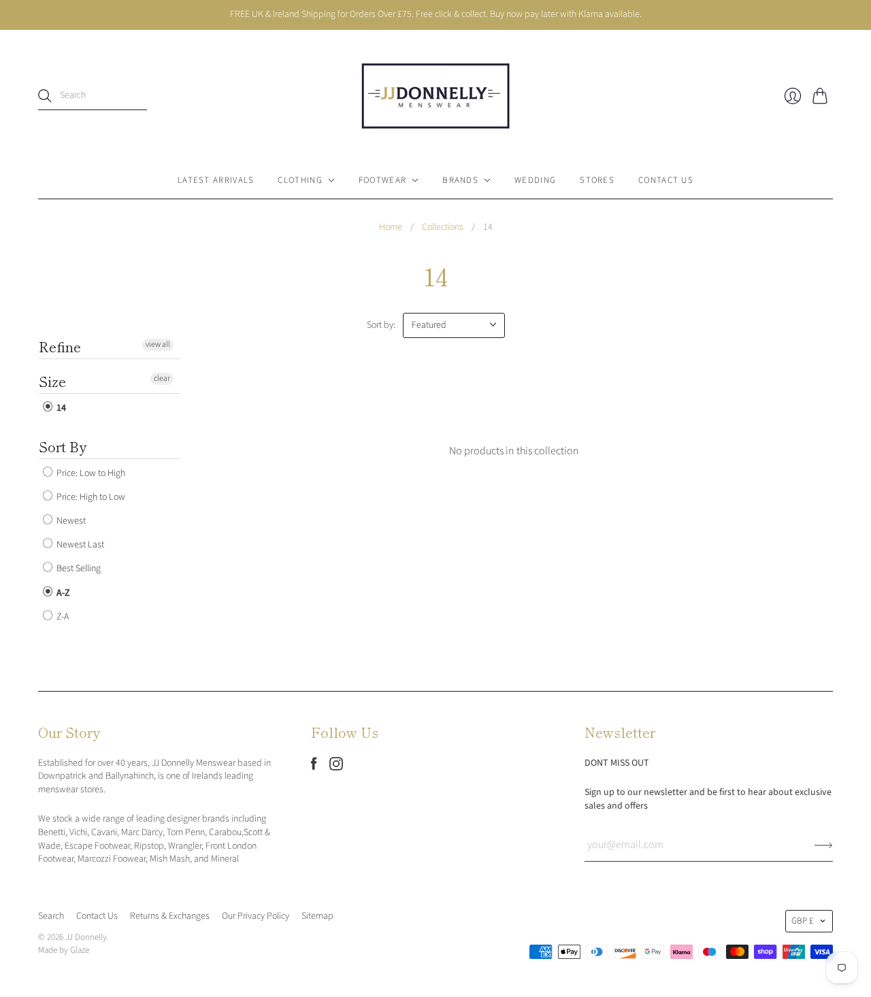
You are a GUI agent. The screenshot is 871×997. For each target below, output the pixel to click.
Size (52, 381)
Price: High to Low (89, 497)
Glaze (79, 950)
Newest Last (79, 545)
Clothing (300, 180)
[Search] (45, 96)
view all (158, 344)
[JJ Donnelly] (435, 96)
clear (162, 378)
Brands (460, 180)
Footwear (382, 180)
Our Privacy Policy (255, 916)
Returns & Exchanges (170, 916)
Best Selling (77, 569)
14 (60, 408)
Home (390, 227)
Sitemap (317, 916)
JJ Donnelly (86, 937)
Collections (442, 227)
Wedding (535, 180)
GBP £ (802, 921)
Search (51, 916)
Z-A (61, 617)
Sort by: (381, 325)
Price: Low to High (89, 473)
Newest (70, 521)
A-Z (62, 593)
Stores (597, 180)
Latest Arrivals (216, 180)
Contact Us (665, 180)
